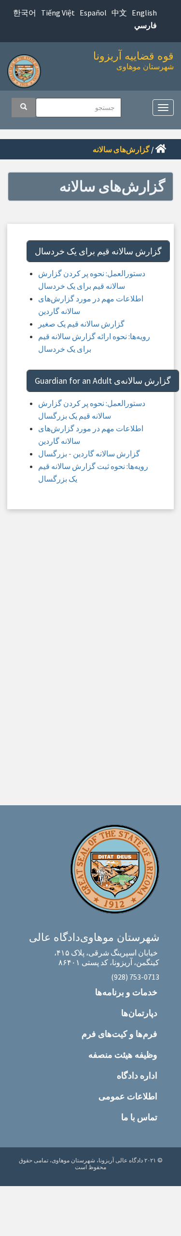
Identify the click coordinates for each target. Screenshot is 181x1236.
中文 (119, 12)
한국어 (24, 12)
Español (93, 12)
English (144, 12)
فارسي (145, 25)
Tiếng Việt (58, 12)
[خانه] (26, 68)
